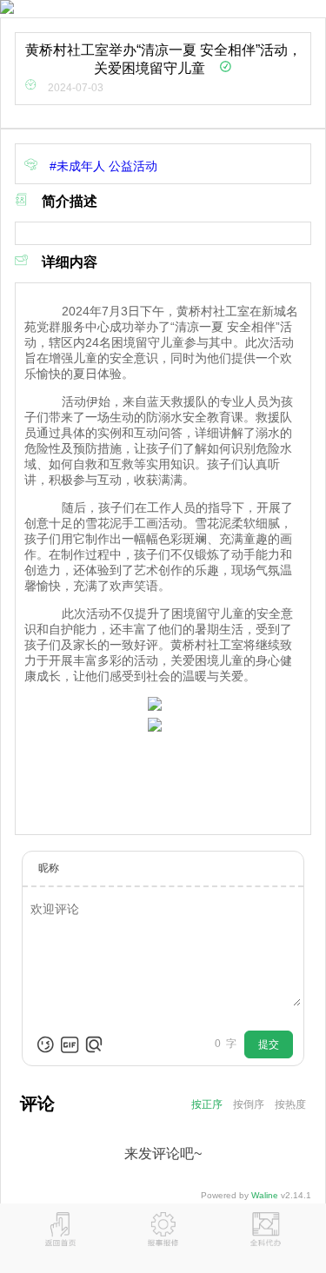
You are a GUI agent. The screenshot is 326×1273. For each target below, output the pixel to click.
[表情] (45, 1044)
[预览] (93, 1044)
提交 (268, 1044)
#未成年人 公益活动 (97, 166)
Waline (264, 1195)
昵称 (48, 868)
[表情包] (69, 1044)
